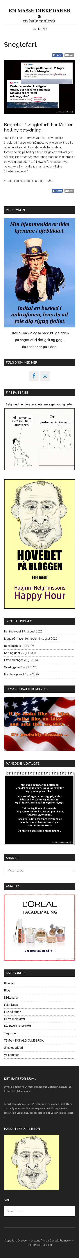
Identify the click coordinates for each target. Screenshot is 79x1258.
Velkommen (11, 1055)
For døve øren (13, 674)
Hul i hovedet (12, 631)
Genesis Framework (61, 1240)
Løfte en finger (13, 660)
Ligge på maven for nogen (20, 638)
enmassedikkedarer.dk (39, 15)
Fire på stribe (12, 1012)
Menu (42, 29)
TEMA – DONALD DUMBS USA (24, 1040)
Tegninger (10, 1033)
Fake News (11, 1005)
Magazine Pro (37, 1240)
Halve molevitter (14, 1019)
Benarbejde (11, 646)
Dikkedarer (11, 997)
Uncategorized (13, 1047)
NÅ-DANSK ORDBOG (17, 1026)
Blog (7, 990)
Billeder (9, 983)
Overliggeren (12, 667)
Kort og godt (12, 653)
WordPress (34, 1244)
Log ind (47, 1244)
